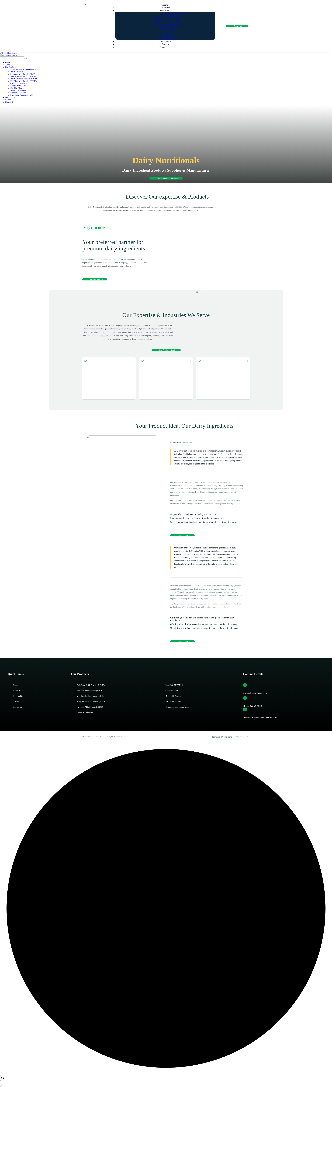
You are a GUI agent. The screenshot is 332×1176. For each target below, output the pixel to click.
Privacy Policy (241, 737)
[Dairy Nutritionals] (8, 53)
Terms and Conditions (222, 737)
